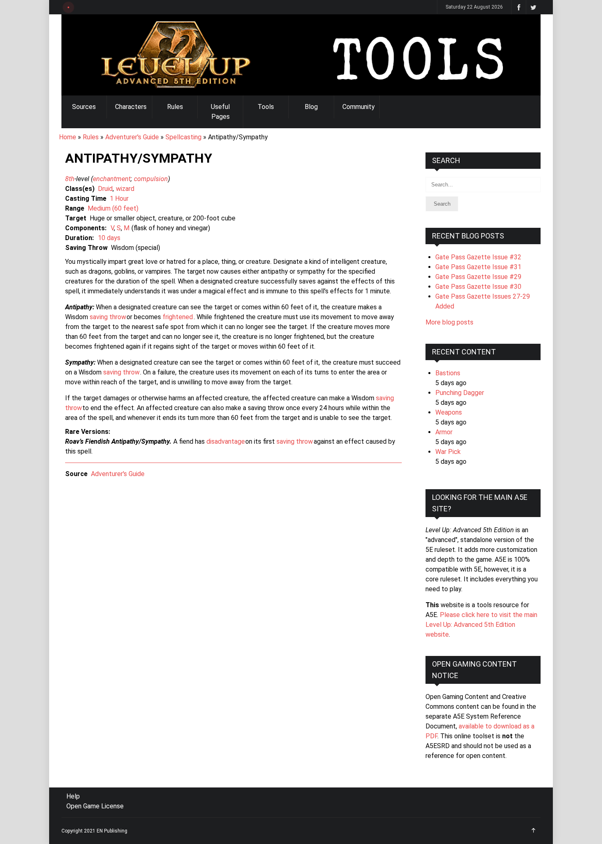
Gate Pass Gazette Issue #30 (478, 286)
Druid (105, 189)
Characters (131, 107)
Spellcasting (183, 137)
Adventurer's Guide (132, 137)
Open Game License (95, 806)
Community (358, 107)
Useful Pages (220, 111)
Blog (311, 107)
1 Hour (119, 198)
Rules (175, 107)
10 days (109, 238)
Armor (444, 432)
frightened (178, 317)
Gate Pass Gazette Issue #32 (478, 257)
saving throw (108, 317)
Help (73, 796)
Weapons (448, 412)
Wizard (125, 189)
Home (67, 137)
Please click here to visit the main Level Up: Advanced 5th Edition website (481, 624)
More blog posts (449, 322)
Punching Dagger (459, 393)
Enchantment (112, 179)
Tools (266, 107)
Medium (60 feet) (113, 208)
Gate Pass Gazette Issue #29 (478, 277)
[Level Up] (301, 54)
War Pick (448, 452)
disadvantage (225, 441)
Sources (84, 107)
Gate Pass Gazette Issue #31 (478, 267)
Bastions (447, 373)
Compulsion (151, 179)
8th (70, 179)
